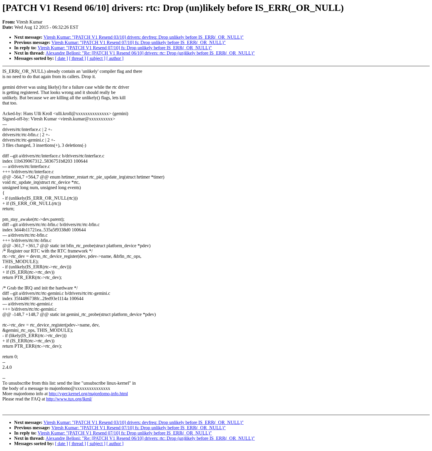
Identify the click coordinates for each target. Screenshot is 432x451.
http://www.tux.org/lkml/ (69, 398)
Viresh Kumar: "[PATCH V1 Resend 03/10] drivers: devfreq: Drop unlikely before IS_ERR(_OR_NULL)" (143, 37)
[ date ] (61, 58)
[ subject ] (96, 58)
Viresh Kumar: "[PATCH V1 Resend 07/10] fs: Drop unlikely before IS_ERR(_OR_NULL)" (138, 42)
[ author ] (114, 58)
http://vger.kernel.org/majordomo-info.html (88, 393)
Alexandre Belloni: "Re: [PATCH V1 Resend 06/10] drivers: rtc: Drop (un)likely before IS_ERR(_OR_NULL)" (150, 53)
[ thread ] (77, 58)
